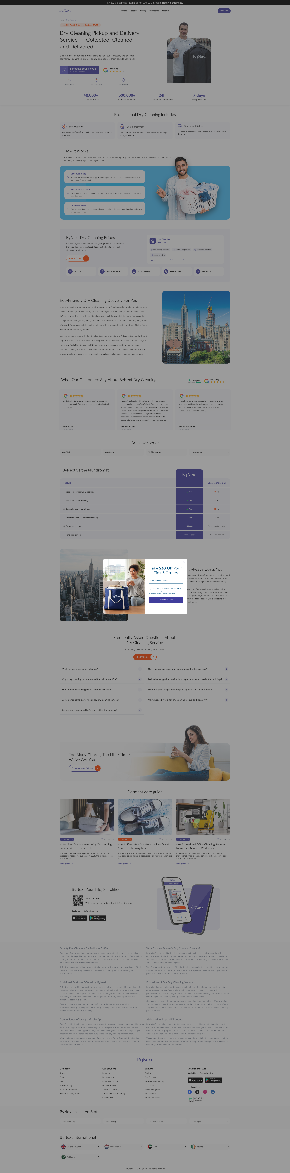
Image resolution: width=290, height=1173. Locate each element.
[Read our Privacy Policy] (181, 592)
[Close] (184, 561)
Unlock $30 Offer (166, 600)
